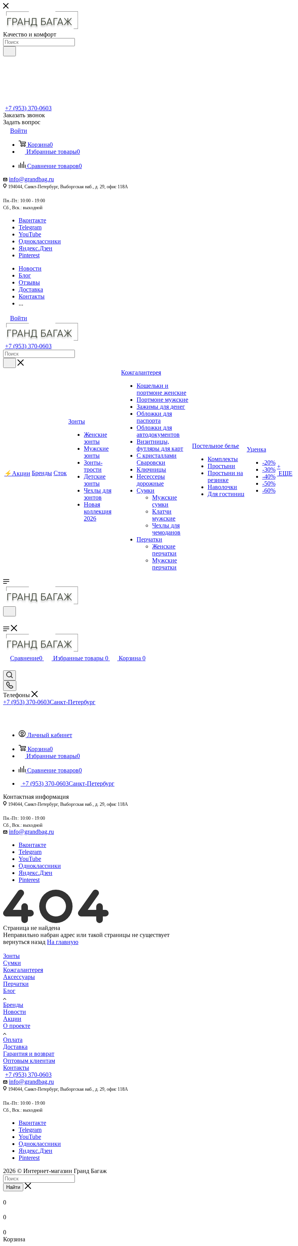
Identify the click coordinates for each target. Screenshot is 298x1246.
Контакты (16, 1067)
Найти (13, 1187)
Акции (12, 1018)
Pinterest (29, 255)
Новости (14, 1011)
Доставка (15, 1046)
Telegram (30, 227)
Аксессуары (19, 977)
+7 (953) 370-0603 (28, 108)
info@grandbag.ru (31, 179)
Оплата (13, 1039)
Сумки (12, 963)
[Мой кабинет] (6, 621)
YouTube (30, 234)
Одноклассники (40, 241)
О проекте (16, 1025)
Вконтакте (32, 220)
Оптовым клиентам (29, 1060)
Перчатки (16, 983)
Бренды (13, 1004)
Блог (9, 990)
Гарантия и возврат (28, 1053)
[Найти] (9, 51)
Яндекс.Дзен (35, 248)
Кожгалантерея (23, 970)
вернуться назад (24, 942)
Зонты (11, 956)
